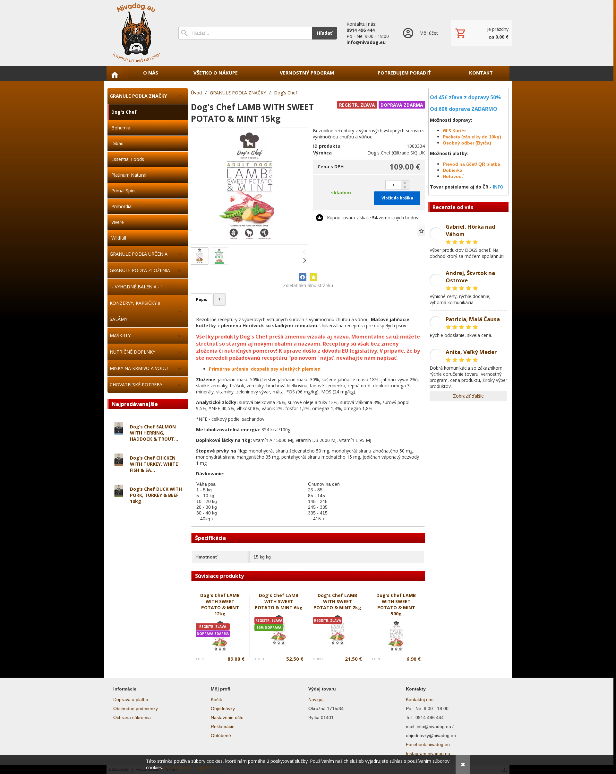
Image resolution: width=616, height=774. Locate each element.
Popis (201, 299)
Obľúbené (221, 735)
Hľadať (324, 33)
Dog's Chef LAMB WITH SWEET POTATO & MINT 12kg (220, 604)
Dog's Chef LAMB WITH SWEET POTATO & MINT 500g (396, 604)
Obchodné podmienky (135, 708)
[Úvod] (136, 33)
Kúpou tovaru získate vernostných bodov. (373, 218)
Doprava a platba (130, 699)
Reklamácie (223, 726)
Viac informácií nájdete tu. (191, 767)
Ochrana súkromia (132, 717)
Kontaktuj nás (419, 699)
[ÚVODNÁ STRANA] (115, 74)
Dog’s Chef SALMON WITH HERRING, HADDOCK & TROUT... (154, 433)
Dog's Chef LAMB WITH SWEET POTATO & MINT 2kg (337, 601)
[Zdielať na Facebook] (302, 277)
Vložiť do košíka (397, 198)
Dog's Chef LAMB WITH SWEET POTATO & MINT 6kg (279, 601)
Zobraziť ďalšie (468, 396)
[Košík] (481, 33)
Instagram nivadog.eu (428, 753)
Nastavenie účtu (227, 717)
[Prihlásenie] (419, 33)
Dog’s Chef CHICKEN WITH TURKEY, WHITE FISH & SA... (154, 464)
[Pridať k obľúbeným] (421, 230)
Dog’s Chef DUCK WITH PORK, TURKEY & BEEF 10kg (156, 495)
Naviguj (315, 699)
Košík (216, 699)
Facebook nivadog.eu (428, 744)
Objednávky (223, 708)
